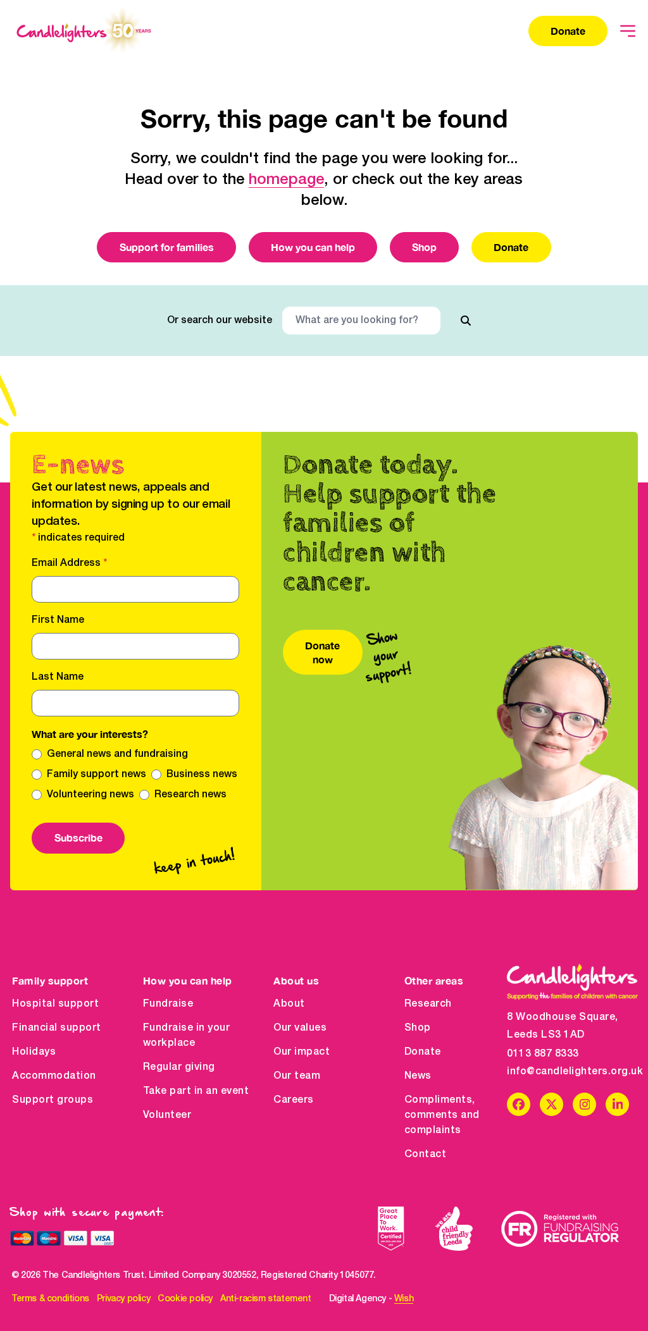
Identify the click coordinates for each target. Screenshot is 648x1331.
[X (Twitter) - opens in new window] (551, 1104)
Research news (190, 794)
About (289, 1004)
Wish (403, 1299)
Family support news (96, 774)
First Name (58, 620)
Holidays (34, 1052)
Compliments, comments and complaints (442, 1115)
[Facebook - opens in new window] (518, 1104)
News (418, 1076)
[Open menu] (628, 31)
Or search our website (219, 320)
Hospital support (55, 1004)
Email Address (69, 563)
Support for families (167, 247)
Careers (293, 1100)
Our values (300, 1028)
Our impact (301, 1052)
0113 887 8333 (543, 1054)
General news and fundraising (117, 754)
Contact (425, 1154)
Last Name (58, 677)
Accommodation (54, 1076)
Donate (568, 31)
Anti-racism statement (265, 1299)
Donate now (322, 652)
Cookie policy (185, 1299)
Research (428, 1004)
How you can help (313, 247)
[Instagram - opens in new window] (584, 1104)
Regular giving (179, 1067)
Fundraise (168, 1004)
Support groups (52, 1100)
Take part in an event (196, 1091)
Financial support (56, 1028)
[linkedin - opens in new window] (617, 1104)
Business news (201, 774)
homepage (286, 180)
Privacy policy (123, 1299)
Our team (296, 1076)
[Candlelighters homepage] (84, 31)
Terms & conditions (50, 1299)
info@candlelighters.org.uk (572, 1071)
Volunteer (167, 1115)
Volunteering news (90, 794)
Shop (424, 247)
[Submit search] (466, 320)
